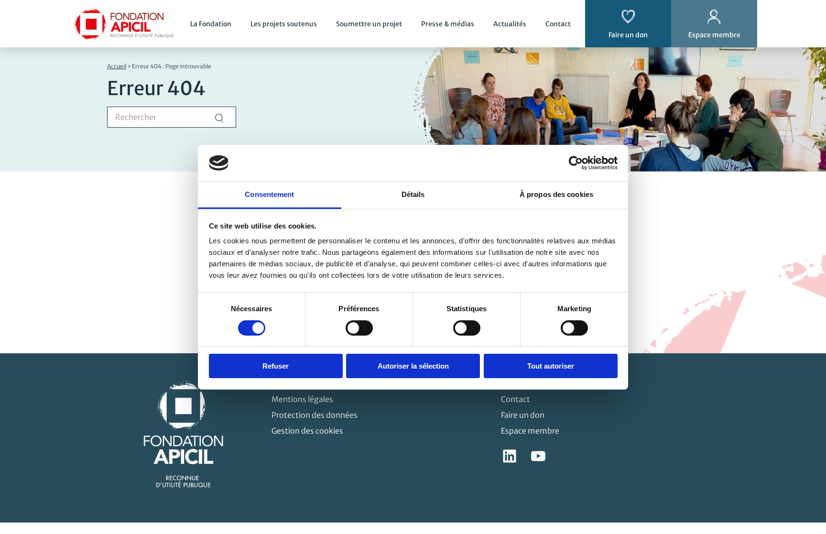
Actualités (509, 24)
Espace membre (530, 431)
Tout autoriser (550, 366)
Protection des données (315, 415)
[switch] (359, 328)
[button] (805, 474)
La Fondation (210, 24)
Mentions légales (302, 399)
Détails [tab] (413, 194)
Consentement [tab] (269, 194)
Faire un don (522, 415)
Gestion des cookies (307, 431)
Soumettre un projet (369, 24)
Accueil (116, 66)
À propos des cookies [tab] (556, 194)
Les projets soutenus (283, 24)
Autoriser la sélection (413, 366)
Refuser (275, 366)
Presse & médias (447, 24)
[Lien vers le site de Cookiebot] (576, 163)
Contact (558, 24)
